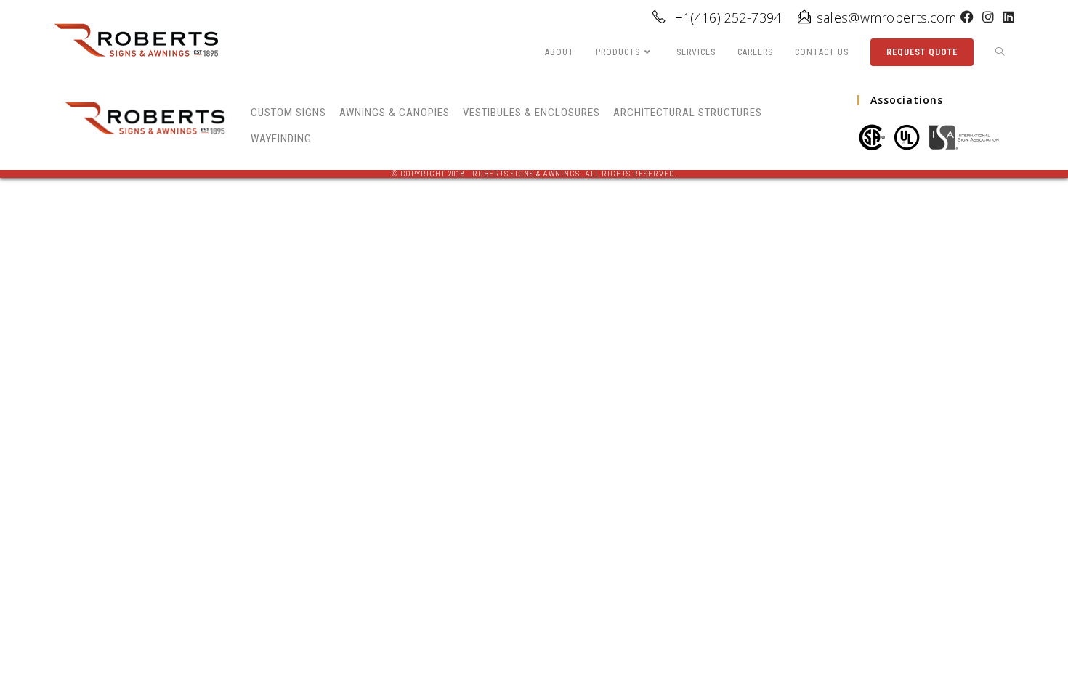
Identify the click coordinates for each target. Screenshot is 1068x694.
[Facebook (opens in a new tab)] (967, 17)
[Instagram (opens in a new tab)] (988, 17)
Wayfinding (281, 138)
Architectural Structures (687, 112)
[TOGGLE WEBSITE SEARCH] (999, 53)
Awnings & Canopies (394, 112)
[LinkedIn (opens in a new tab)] (1006, 17)
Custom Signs (288, 112)
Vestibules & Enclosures (531, 112)
